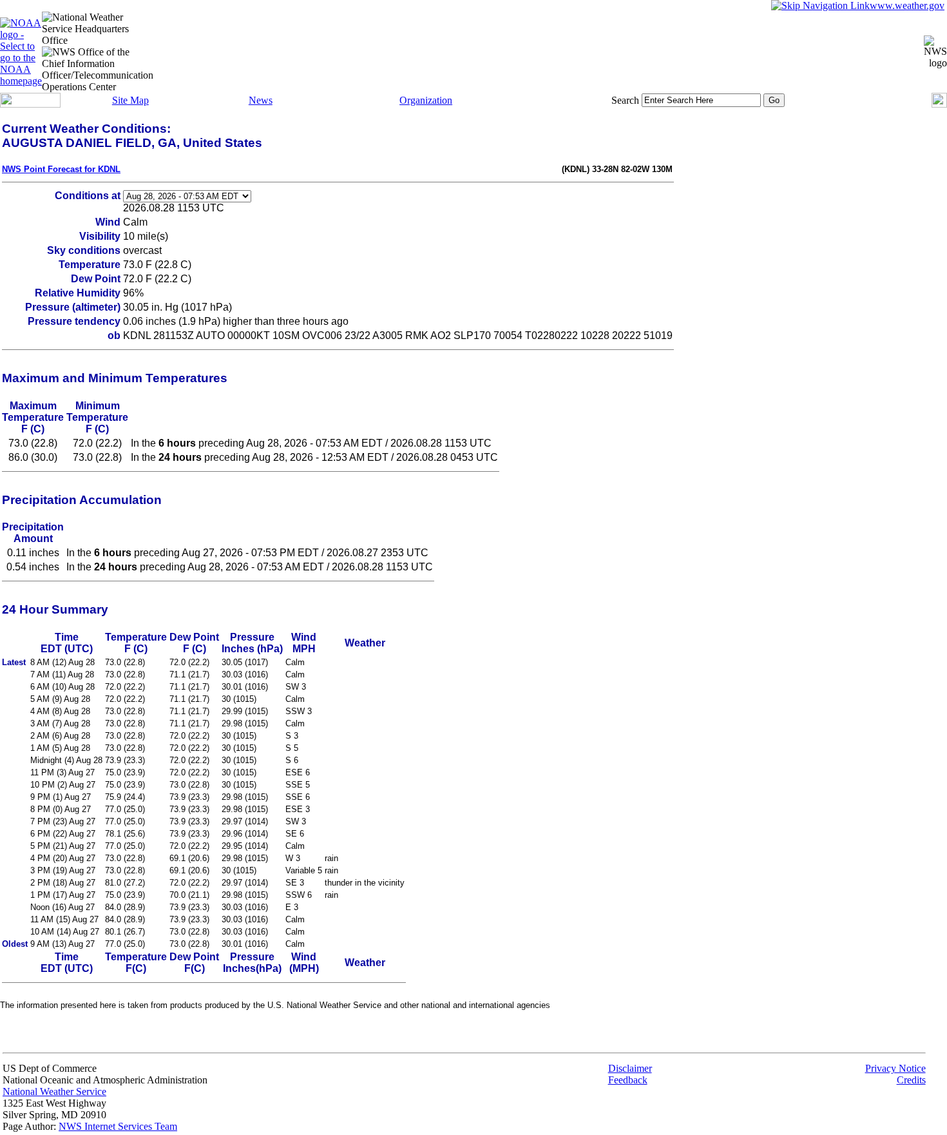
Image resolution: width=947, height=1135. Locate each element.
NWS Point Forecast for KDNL (61, 169)
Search (625, 100)
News (261, 100)
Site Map (130, 100)
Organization (425, 100)
